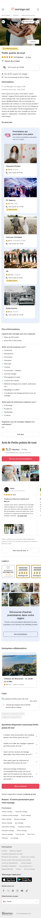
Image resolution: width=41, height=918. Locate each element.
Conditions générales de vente (12, 854)
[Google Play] (24, 881)
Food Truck (31, 834)
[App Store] (9, 881)
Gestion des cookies (28, 857)
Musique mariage (20, 819)
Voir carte (33, 701)
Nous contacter (21, 786)
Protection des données (10, 857)
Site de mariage (29, 869)
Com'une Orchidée (14, 237)
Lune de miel (20, 834)
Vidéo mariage (6, 819)
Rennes (16, 15)
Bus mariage (19, 823)
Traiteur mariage (7, 812)
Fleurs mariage (22, 830)
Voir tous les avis (19, 551)
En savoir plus (7, 122)
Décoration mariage (8, 827)
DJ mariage (14, 838)
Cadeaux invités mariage (10, 815)
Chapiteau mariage (24, 827)
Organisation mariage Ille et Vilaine (13, 714)
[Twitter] (8, 891)
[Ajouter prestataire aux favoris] (37, 21)
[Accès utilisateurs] (38, 9)
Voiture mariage (7, 823)
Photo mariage (26, 815)
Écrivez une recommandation (20, 459)
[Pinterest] (13, 891)
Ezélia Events (11, 308)
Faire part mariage (21, 812)
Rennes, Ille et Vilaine (12, 61)
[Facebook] (3, 891)
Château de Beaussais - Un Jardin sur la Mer (18, 680)
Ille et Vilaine (6, 15)
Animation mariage (8, 830)
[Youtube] (22, 891)
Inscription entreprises (9, 866)
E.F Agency (10, 200)
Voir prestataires (20, 634)
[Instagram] (17, 891)
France (9, 901)
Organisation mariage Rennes (11, 717)
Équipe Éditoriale (7, 869)
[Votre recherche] (3, 21)
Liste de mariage (7, 834)
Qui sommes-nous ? (26, 866)
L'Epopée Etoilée (13, 166)
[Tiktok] (27, 891)
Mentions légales (15, 851)
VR (7, 271)
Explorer (33, 42)
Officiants (5, 838)
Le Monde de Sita (29, 794)
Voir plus (20, 434)
